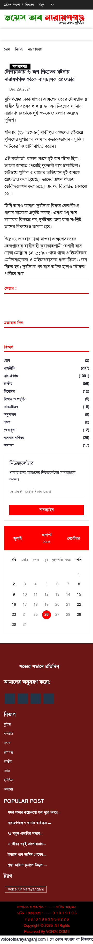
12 (46, 594)
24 (25, 614)
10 (25, 594)
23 (14, 614)
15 (79, 594)
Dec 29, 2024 (19, 89)
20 (57, 604)
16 (14, 604)
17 (25, 604)
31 (25, 624)
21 (68, 604)
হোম (7, 49)
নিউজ (19, 49)
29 (79, 614)
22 (79, 604)
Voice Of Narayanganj (26, 889)
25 (36, 614)
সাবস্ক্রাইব (46, 509)
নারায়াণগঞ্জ (35, 49)
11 (36, 594)
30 (14, 624)
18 (36, 604)
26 (46, 614)
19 (46, 604)
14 (68, 594)
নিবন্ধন (29, 4)
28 (68, 614)
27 (57, 614)
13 (57, 594)
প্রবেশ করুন (12, 4)
